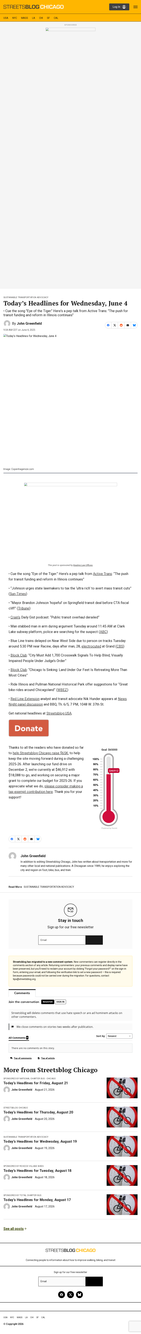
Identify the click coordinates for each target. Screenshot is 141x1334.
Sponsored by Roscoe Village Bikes (23, 1166)
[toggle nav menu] (135, 6)
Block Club (18, 655)
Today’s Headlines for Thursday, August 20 (38, 1112)
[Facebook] (61, 1294)
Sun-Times (18, 594)
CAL (56, 18)
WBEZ (62, 690)
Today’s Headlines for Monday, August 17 (37, 1200)
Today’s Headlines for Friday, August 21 (35, 1083)
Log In (116, 6)
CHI (41, 18)
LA (33, 18)
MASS (24, 18)
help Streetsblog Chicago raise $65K (40, 753)
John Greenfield (29, 323)
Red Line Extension (25, 699)
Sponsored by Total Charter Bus (22, 1195)
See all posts (13, 1229)
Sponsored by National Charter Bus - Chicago (29, 1079)
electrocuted (91, 646)
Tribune (23, 608)
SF (48, 18)
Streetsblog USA (59, 713)
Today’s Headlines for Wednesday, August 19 (40, 1141)
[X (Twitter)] (70, 1294)
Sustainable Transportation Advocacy (25, 297)
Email (44, 940)
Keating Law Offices (83, 565)
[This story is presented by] (70, 157)
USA (5, 18)
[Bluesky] (79, 1294)
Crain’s (15, 617)
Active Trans (102, 574)
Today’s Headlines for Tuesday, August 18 (37, 1171)
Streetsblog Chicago (15, 1108)
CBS (120, 646)
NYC (14, 18)
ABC (103, 632)
